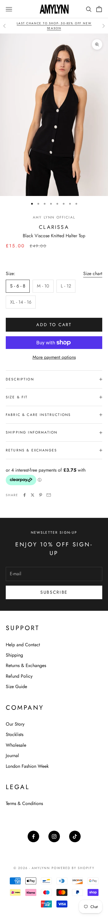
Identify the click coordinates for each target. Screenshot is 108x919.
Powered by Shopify (73, 868)
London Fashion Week (27, 766)
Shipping (14, 655)
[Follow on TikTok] (75, 836)
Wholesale (16, 745)
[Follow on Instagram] (54, 836)
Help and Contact (23, 644)
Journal (12, 755)
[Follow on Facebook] (33, 836)
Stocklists (14, 734)
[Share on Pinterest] (40, 495)
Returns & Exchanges (26, 665)
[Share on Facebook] (24, 495)
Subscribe (54, 592)
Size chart (92, 273)
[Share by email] (48, 495)
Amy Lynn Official (54, 217)
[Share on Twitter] (32, 495)
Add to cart (54, 325)
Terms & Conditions (24, 803)
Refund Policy (19, 676)
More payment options (54, 357)
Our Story (15, 724)
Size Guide (16, 686)
